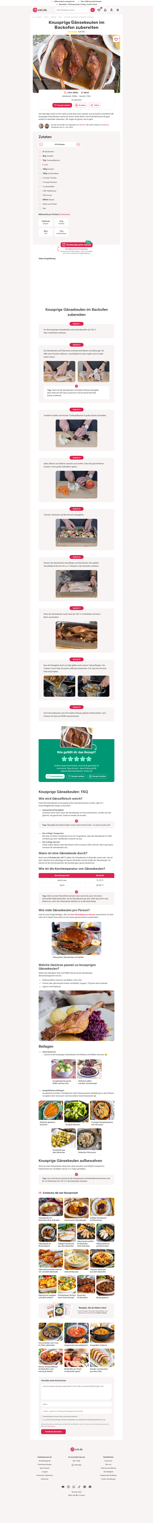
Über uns (108, 1464)
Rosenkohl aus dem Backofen (59, 1151)
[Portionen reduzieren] (41, 144)
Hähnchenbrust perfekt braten (103, 1245)
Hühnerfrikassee (71, 1272)
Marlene (106, 125)
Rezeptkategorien (45, 1461)
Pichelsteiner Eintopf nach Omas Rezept (67, 1296)
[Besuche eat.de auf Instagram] (68, 1486)
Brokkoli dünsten (73, 1125)
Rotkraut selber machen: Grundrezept (87, 1082)
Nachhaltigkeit (108, 1472)
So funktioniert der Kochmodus (76, 249)
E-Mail (78, 1461)
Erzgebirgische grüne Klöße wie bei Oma (62, 1082)
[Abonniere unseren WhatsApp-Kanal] (73, 1486)
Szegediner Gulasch (98, 1345)
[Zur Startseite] (40, 10)
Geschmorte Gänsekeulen (75, 1220)
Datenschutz (51, 1426)
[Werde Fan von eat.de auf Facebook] (90, 1486)
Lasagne (45, 1472)
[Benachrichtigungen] (105, 9)
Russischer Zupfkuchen (45, 1475)
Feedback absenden (53, 1432)
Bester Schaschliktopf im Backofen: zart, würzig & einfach (48, 1369)
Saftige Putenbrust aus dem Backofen (66, 1245)
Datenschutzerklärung (108, 1468)
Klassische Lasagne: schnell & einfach (47, 1296)
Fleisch (46, 17)
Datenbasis (64, 214)
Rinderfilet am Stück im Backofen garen (72, 1370)
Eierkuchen (44, 1479)
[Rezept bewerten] (76, 759)
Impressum (108, 1461)
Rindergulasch (102, 1297)
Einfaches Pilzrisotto (87, 1152)
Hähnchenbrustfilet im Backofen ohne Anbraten (85, 1243)
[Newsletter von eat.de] (76, 1311)
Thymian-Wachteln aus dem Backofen (98, 1270)
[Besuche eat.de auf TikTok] (79, 1486)
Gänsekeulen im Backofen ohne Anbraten (49, 1219)
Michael (82, 125)
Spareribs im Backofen (82, 1296)
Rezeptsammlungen (45, 1464)
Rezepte (39, 17)
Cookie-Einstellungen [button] (108, 1479)
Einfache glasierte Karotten (47, 1123)
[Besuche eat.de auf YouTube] (63, 1486)
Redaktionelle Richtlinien (108, 1475)
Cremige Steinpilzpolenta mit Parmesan (102, 1123)
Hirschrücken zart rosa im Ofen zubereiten (48, 1344)
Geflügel (53, 17)
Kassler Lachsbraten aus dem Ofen (99, 1370)
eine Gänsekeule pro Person (82, 914)
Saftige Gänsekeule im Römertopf (98, 1219)
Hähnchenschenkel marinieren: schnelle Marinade (50, 1270)
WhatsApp (77, 1465)
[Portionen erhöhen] (78, 144)
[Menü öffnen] (117, 9)
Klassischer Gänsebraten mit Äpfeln (68, 957)
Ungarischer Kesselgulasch (76, 1345)
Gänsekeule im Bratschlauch (45, 1245)
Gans (60, 17)
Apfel (46, 165)
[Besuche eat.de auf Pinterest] (84, 1486)
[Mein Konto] (111, 9)
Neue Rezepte (45, 1468)
